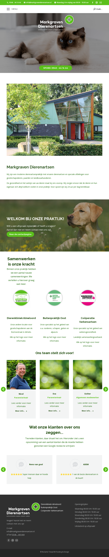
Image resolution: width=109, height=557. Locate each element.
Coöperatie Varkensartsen (52, 510)
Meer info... (20, 411)
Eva (54, 393)
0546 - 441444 (18, 534)
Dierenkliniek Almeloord (51, 504)
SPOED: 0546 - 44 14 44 (55, 68)
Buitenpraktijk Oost (49, 507)
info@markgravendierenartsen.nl (38, 2)
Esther (88, 393)
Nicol (21, 394)
